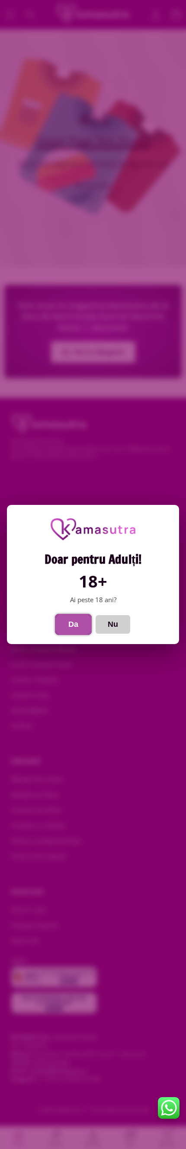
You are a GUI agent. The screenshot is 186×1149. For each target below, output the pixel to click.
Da (73, 624)
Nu (113, 624)
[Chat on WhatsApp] (169, 1108)
